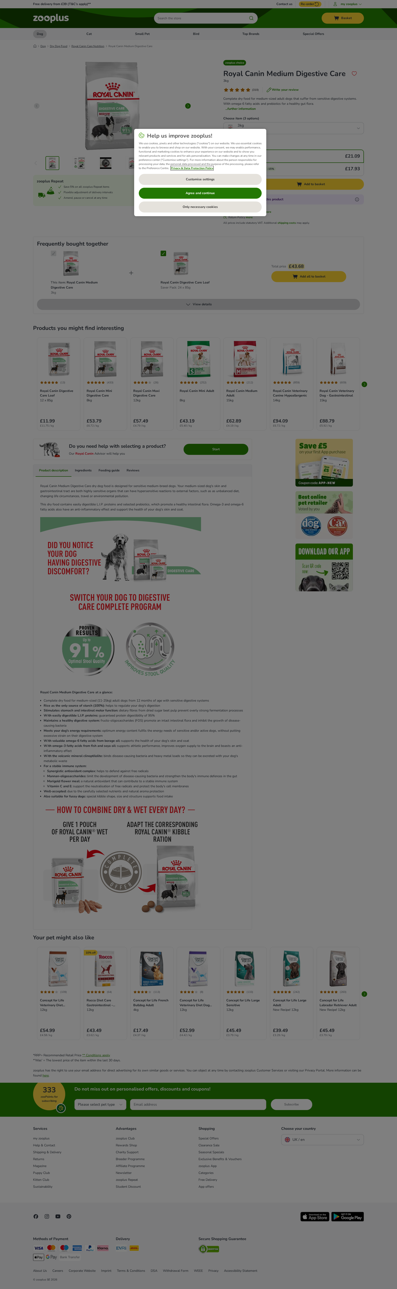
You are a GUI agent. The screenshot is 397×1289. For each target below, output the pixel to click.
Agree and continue (200, 193)
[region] (200, 172)
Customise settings (200, 179)
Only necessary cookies (200, 207)
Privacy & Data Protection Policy (192, 168)
